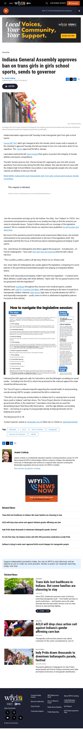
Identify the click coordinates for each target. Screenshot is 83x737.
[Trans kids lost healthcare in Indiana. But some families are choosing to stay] (19, 586)
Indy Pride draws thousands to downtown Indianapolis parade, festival (29, 529)
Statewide (5, 52)
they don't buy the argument (44, 252)
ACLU (24, 429)
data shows (35, 292)
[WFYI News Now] (41, 488)
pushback (20, 287)
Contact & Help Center (36, 696)
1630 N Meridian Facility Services (69, 701)
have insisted (32, 154)
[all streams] (80, 10)
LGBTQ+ (33, 434)
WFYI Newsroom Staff (53, 696)
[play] (6, 11)
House (20, 149)
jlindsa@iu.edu (33, 422)
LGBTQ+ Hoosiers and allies (27, 289)
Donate (74, 3)
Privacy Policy (14, 723)
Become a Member (37, 701)
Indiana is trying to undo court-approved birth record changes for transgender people (35, 544)
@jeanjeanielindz (70, 422)
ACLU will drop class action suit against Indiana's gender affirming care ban (31, 522)
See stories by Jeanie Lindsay (27, 468)
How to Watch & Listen (53, 702)
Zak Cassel (39, 593)
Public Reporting (53, 712)
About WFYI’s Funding (71, 696)
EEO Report (68, 706)
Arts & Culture (40, 649)
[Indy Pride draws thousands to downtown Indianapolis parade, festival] (19, 657)
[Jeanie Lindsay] (7, 455)
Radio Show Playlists (55, 707)
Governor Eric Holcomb (17, 434)
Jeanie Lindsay (10, 78)
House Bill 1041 (10, 143)
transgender (53, 429)
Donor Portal (35, 706)
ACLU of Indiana (37, 429)
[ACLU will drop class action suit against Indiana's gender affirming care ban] (19, 628)
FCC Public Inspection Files (71, 711)
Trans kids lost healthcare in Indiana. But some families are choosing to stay (32, 515)
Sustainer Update (58, 3)
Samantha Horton (41, 664)
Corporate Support (37, 711)
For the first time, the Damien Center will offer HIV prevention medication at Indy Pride (36, 537)
